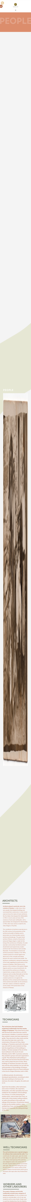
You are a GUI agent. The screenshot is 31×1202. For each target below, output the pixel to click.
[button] (2, 3)
